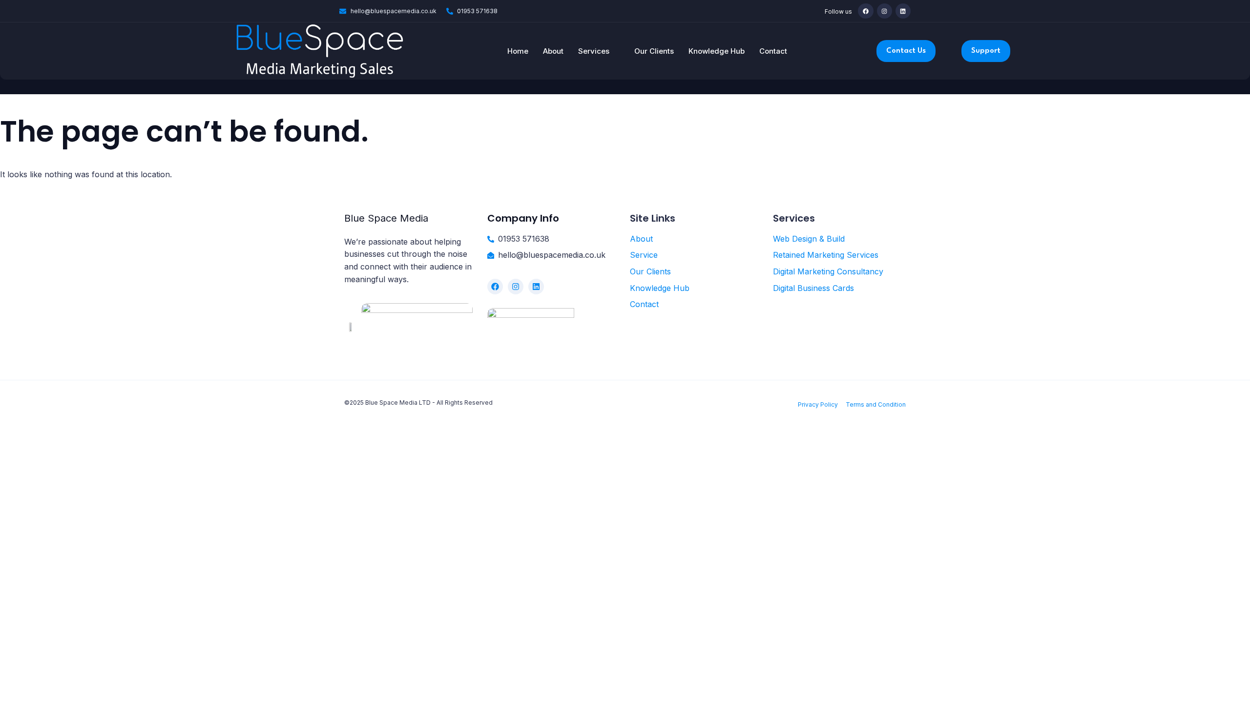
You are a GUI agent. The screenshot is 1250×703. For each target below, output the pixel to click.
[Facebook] (865, 11)
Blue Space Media (386, 218)
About (553, 51)
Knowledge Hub (716, 51)
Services (593, 51)
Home (517, 51)
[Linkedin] (903, 11)
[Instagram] (884, 11)
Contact (773, 51)
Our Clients (654, 51)
